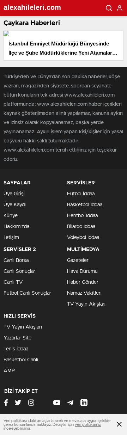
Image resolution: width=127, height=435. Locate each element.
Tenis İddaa (16, 349)
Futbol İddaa (81, 193)
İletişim (11, 237)
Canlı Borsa (16, 260)
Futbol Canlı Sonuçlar (27, 293)
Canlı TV (13, 282)
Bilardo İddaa (81, 226)
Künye (11, 215)
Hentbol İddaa (82, 215)
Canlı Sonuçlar (19, 271)
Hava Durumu (82, 271)
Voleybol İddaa (83, 237)
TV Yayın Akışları (86, 304)
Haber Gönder (82, 282)
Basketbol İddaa (84, 204)
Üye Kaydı (15, 204)
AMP (9, 370)
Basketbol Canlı (21, 359)
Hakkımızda (16, 226)
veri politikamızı (88, 425)
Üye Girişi (14, 193)
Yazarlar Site (17, 338)
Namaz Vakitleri (84, 293)
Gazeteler (78, 260)
